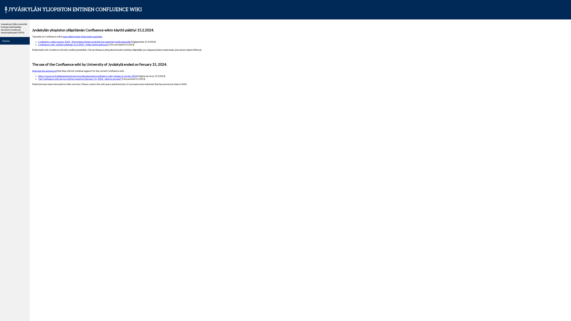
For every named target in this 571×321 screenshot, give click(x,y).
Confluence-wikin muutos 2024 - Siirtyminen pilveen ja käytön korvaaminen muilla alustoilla (84, 41)
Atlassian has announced (44, 70)
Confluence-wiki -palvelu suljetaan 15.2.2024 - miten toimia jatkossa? (73, 44)
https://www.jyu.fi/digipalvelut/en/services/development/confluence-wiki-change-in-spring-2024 (87, 76)
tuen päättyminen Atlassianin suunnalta (82, 36)
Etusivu (6, 40)
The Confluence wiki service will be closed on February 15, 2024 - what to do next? (79, 78)
